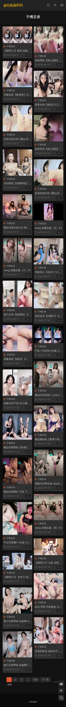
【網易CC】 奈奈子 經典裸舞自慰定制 (17, 577)
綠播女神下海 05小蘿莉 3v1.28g (17, 403)
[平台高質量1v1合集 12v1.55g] (17, 518)
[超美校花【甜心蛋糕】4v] (48, 128)
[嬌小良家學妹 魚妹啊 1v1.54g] (17, 644)
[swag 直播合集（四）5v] (48, 507)
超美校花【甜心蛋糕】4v (48, 149)
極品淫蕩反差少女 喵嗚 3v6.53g (16, 227)
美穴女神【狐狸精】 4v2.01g (17, 314)
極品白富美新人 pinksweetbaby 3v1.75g (48, 395)
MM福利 (33, 701)
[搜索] (48, 5)
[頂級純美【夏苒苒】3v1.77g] (17, 74)
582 (35, 679)
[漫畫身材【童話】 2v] (17, 338)
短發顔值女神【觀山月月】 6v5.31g (47, 193)
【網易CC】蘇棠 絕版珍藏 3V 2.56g (17, 50)
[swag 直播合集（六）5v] (17, 250)
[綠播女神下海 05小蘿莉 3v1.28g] (17, 382)
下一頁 (45, 679)
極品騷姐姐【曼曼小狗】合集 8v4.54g (48, 439)
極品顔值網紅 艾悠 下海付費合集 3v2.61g (17, 491)
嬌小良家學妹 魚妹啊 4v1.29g (17, 621)
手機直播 (11, 46)
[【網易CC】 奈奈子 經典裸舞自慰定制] (17, 561)
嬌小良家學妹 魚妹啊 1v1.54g (17, 665)
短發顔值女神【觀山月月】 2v (16, 139)
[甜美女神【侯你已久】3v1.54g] (48, 84)
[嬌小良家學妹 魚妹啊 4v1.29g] (17, 600)
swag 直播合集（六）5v (17, 270)
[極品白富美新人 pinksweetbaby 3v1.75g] (48, 374)
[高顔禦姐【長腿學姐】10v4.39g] (17, 162)
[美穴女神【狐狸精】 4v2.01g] (17, 294)
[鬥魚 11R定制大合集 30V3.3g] (48, 334)
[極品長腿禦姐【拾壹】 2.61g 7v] (17, 427)
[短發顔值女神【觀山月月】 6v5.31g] (48, 172)
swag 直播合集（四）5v (48, 527)
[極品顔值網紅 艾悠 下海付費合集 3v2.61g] (17, 471)
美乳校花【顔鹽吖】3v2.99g (48, 316)
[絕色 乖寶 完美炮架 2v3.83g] (48, 586)
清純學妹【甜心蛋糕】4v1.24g (48, 60)
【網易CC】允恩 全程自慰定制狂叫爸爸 (48, 562)
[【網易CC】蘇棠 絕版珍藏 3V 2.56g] (17, 34)
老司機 (13, 5)
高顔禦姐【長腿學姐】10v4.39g (17, 183)
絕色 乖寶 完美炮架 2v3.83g (48, 607)
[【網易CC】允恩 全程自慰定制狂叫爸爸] (48, 546)
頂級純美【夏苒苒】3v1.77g (17, 94)
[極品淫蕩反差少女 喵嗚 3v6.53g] (17, 207)
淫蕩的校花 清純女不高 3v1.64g (47, 651)
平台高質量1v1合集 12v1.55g (17, 542)
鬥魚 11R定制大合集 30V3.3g (48, 350)
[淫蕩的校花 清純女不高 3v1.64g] (48, 630)
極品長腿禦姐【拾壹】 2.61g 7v (16, 447)
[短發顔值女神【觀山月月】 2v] (17, 118)
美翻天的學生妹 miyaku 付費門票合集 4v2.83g (48, 483)
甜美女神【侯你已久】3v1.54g (48, 104)
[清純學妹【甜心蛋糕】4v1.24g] (48, 39)
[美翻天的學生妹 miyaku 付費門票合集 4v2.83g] (48, 463)
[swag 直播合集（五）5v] (48, 212)
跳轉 (9, 684)
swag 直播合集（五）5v (48, 227)
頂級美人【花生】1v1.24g (48, 272)
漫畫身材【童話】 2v (15, 358)
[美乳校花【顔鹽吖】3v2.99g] (48, 295)
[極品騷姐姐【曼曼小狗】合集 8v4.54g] (48, 418)
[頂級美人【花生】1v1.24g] (48, 251)
